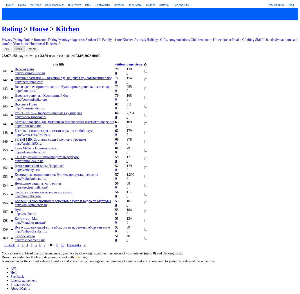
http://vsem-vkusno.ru (30, 73)
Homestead (37, 43)
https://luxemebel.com (30, 152)
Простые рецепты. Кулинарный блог (42, 95)
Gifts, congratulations (175, 40)
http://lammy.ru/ (25, 91)
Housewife (53, 43)
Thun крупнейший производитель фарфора (47, 157)
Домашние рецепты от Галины (38, 183)
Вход (291, 5)
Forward (74, 245)
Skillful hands (264, 40)
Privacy (7, 40)
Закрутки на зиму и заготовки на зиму (43, 192)
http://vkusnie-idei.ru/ (29, 108)
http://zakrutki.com (28, 196)
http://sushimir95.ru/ (28, 143)
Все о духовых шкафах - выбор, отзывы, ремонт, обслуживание (62, 227)
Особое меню (25, 236)
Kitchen (68, 29)
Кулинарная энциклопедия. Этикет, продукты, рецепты (56, 174)
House (39, 29)
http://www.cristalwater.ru (33, 134)
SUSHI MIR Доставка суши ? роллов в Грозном (50, 139)
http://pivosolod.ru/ (28, 126)
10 (62, 245)
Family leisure (112, 40)
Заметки (164, 5)
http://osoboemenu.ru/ (30, 240)
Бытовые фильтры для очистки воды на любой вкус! (54, 130)
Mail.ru (10, 5)
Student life (93, 40)
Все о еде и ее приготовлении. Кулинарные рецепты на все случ (63, 87)
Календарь (135, 5)
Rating (12, 29)
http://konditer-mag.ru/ (30, 222)
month (32, 49)
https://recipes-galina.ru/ (31, 187)
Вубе (18, 210)
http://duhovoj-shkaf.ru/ (31, 231)
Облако (150, 5)
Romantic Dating (46, 40)
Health (236, 40)
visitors (120, 64)
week (19, 49)
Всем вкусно (24, 69)
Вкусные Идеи (26, 104)
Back (9, 245)
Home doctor (222, 40)
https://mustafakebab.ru (31, 205)
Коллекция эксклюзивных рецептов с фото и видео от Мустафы (63, 201)
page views (135, 64)
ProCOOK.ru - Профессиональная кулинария (48, 113)
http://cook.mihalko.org (31, 99)
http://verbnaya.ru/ (27, 170)
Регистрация (276, 5)
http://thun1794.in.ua (29, 161)
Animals (140, 40)
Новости (119, 5)
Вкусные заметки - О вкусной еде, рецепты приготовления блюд (63, 78)
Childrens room (201, 40)
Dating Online (23, 40)
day (7, 49)
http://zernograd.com (29, 82)
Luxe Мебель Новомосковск (36, 148)
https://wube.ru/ (25, 214)
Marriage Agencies (71, 40)
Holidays (153, 40)
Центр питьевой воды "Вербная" (39, 166)
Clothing (248, 40)
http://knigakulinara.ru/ (30, 178)
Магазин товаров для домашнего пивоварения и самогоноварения (64, 122)
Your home (21, 43)
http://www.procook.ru (30, 117)
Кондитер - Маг (26, 218)
